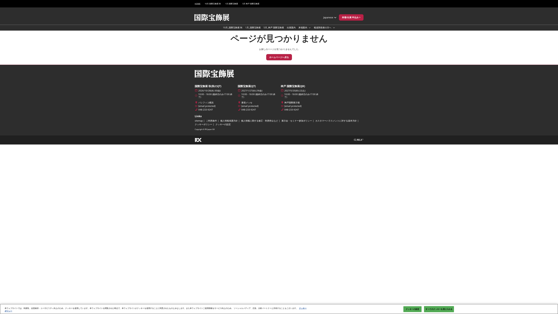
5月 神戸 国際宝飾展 (250, 3)
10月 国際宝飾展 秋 (213, 3)
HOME (197, 3)
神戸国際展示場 (292, 102)
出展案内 (291, 27)
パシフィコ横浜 (206, 102)
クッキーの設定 (412, 309)
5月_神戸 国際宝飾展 (274, 27)
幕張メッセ (246, 102)
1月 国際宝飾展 (231, 3)
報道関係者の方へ (323, 27)
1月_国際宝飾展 (253, 27)
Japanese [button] (328, 17)
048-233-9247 (205, 109)
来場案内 (303, 27)
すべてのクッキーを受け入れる (439, 309)
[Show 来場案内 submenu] (309, 28)
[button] (351, 17)
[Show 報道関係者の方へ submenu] (334, 28)
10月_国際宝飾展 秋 (232, 27)
